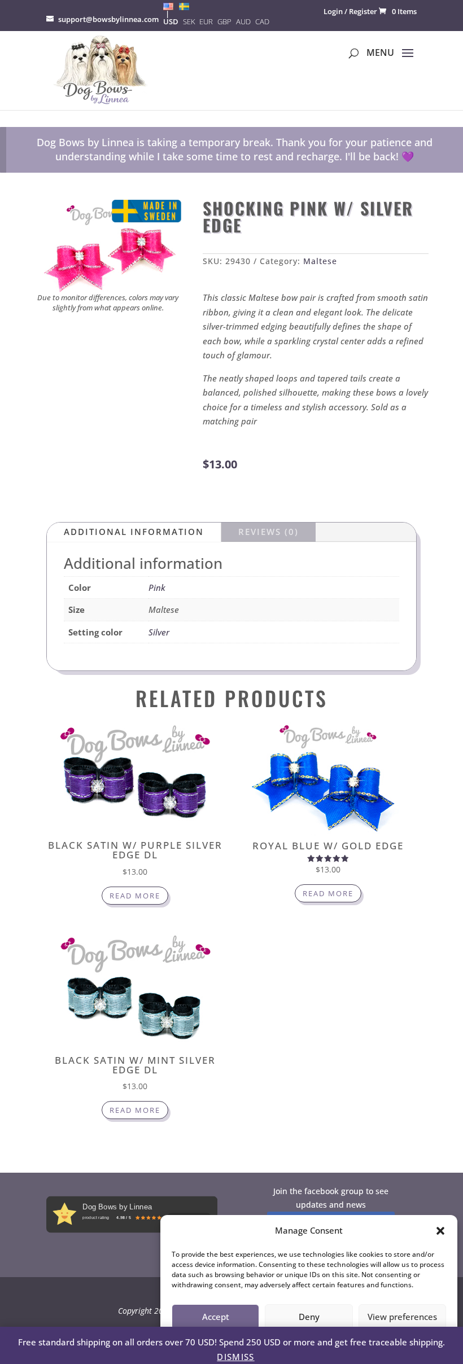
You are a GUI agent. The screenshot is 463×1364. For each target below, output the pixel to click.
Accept (215, 1316)
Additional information (134, 531)
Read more (135, 896)
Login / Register (350, 11)
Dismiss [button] (235, 1356)
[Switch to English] (168, 6)
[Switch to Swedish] (184, 6)
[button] (440, 1230)
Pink (156, 587)
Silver (158, 632)
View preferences (402, 1316)
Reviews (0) (268, 531)
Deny (309, 1316)
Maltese (320, 261)
